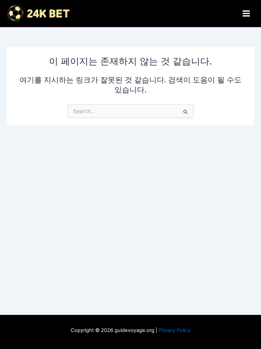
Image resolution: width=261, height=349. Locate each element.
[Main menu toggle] (246, 13)
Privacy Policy (174, 330)
